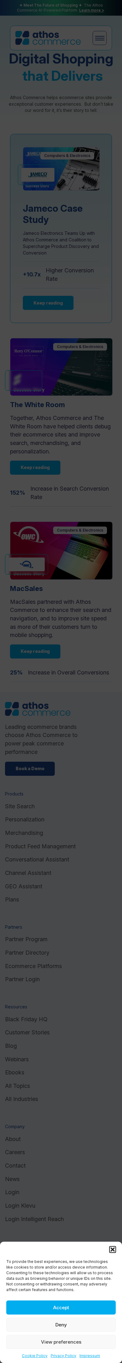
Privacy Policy (63, 1355)
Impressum (89, 1355)
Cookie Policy (35, 1355)
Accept (61, 1307)
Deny (61, 1325)
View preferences (61, 1342)
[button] (112, 1249)
